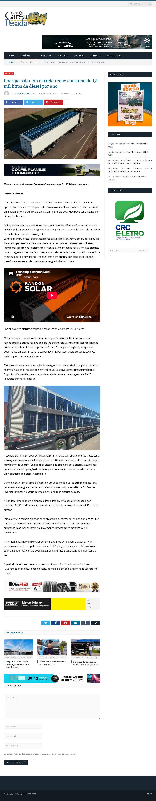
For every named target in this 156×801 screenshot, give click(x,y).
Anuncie (79, 55)
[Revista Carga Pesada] (27, 19)
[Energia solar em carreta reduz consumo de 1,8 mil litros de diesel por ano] (52, 134)
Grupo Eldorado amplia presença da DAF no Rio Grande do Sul (17, 664)
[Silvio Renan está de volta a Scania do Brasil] (52, 649)
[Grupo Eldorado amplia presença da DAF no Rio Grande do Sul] (18, 649)
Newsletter (114, 55)
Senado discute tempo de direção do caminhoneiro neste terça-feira (130, 162)
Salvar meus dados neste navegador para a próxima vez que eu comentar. (42, 753)
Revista (61, 55)
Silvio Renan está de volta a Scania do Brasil (53, 663)
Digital (43, 55)
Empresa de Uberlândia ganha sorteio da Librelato (85, 663)
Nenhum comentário (73, 93)
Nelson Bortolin (23, 93)
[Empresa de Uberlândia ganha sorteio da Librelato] (85, 649)
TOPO (149, 794)
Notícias (25, 55)
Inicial (10, 55)
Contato (95, 55)
